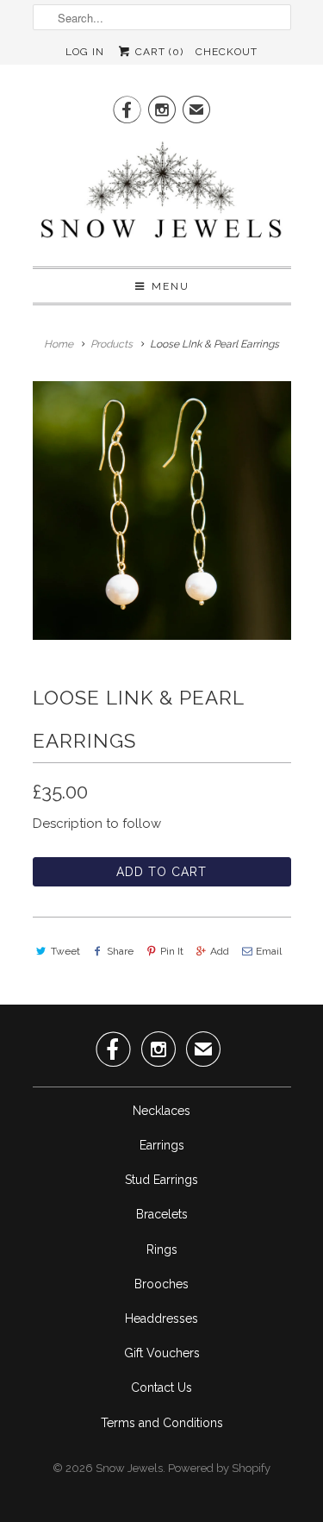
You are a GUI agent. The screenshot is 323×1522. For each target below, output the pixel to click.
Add (219, 951)
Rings (161, 1249)
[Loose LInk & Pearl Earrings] (162, 510)
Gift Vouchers (162, 1353)
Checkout (227, 52)
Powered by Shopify (219, 1468)
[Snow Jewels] (162, 194)
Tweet (65, 951)
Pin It (171, 951)
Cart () (157, 52)
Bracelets (162, 1214)
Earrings (162, 1145)
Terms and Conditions (162, 1423)
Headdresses (161, 1318)
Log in (84, 52)
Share (120, 951)
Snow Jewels (129, 1468)
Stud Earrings (161, 1180)
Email (269, 951)
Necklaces (161, 1111)
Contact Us (161, 1387)
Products (111, 344)
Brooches (161, 1284)
